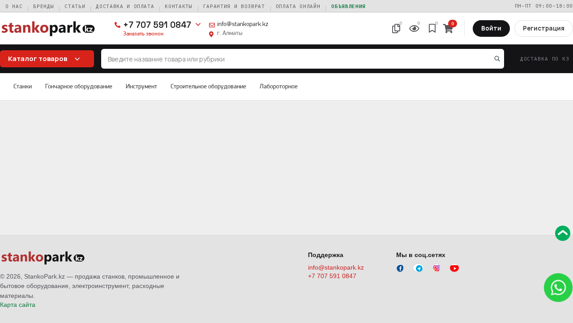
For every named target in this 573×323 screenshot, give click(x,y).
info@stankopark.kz (242, 23)
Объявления (348, 6)
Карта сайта (17, 304)
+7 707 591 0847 (157, 25)
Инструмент (141, 86)
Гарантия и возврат (234, 6)
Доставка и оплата (125, 6)
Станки (22, 86)
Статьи (74, 6)
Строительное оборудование (208, 86)
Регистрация (543, 28)
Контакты (178, 6)
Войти (491, 28)
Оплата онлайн (298, 6)
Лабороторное (279, 86)
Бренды (43, 6)
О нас (13, 6)
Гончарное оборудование (78, 86)
